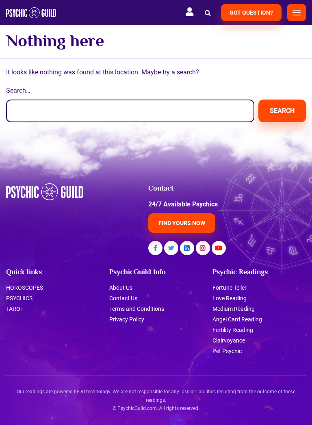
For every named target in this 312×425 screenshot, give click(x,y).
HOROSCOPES (24, 287)
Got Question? (251, 12)
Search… (18, 90)
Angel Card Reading (237, 319)
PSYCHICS (19, 298)
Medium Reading (233, 309)
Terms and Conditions (136, 309)
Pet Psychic (227, 351)
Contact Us (123, 298)
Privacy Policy (126, 319)
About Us (120, 287)
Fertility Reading (232, 330)
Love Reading (229, 298)
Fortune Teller (229, 287)
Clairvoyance (228, 340)
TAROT (15, 309)
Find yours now (181, 223)
